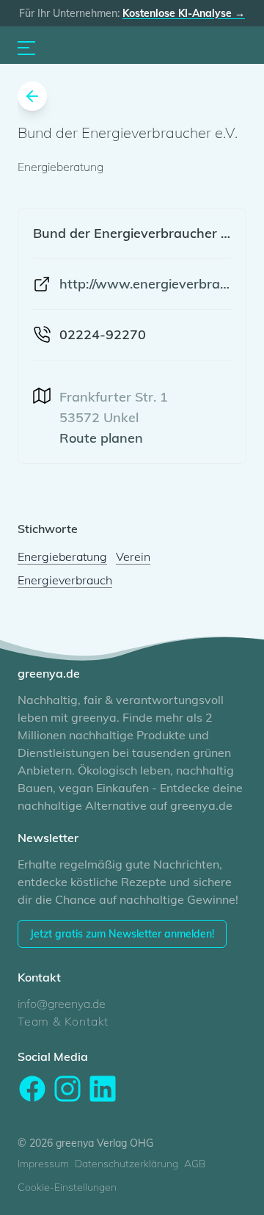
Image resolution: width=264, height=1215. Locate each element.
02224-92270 (102, 334)
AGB (194, 1163)
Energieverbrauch (65, 580)
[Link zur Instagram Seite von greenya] (67, 1088)
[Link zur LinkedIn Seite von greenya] (102, 1088)
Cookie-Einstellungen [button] (67, 1187)
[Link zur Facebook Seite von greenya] (32, 1088)
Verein (133, 556)
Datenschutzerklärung (126, 1163)
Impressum (43, 1163)
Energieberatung (62, 556)
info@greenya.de (62, 1003)
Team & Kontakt (63, 1021)
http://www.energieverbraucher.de (145, 283)
